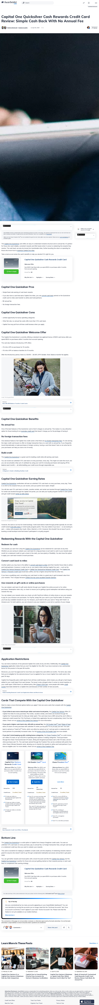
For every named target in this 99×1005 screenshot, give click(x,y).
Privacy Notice (60, 1000)
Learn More (60, 782)
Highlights (39, 277)
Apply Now (37, 782)
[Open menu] (96, 2)
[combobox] (37, 2)
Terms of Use (60, 1003)
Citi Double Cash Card (53, 724)
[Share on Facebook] (64, 927)
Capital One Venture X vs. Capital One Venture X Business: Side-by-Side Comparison (12, 976)
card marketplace (64, 237)
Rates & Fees (66, 724)
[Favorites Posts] (88, 3)
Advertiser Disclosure (92, 6)
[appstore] (87, 1002)
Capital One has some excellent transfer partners (40, 577)
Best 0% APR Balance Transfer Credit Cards (15, 403)
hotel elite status (15, 527)
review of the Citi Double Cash (46, 731)
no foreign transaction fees (53, 441)
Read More (93, 943)
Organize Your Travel (36, 1003)
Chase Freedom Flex (54, 735)
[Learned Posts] (83, 3)
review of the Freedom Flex (45, 746)
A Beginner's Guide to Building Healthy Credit (15, 471)
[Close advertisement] (70, 226)
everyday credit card (27, 431)
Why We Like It (28, 277)
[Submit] (23, 3)
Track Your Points (36, 1000)
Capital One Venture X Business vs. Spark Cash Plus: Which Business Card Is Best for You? (61, 976)
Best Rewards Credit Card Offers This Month (15, 830)
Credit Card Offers (10, 1000)
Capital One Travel (66, 489)
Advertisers (49, 234)
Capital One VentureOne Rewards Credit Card (44, 569)
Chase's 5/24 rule (41, 684)
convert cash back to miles (38, 565)
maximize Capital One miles (25, 250)
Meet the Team (9, 1003)
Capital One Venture (58, 711)
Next (97, 959)
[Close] (93, 229)
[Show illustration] (10, 915)
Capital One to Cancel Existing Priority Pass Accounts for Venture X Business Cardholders (37, 976)
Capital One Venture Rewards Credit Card (14, 569)
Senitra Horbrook (12, 27)
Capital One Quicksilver (11, 244)
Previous (1, 959)
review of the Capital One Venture (27, 720)
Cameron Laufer (23, 27)
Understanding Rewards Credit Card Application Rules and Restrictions (23, 692)
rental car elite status (22, 494)
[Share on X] (69, 927)
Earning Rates (50, 277)
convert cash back (47, 295)
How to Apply (12, 271)
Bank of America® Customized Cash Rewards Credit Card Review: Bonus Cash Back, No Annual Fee (85, 977)
